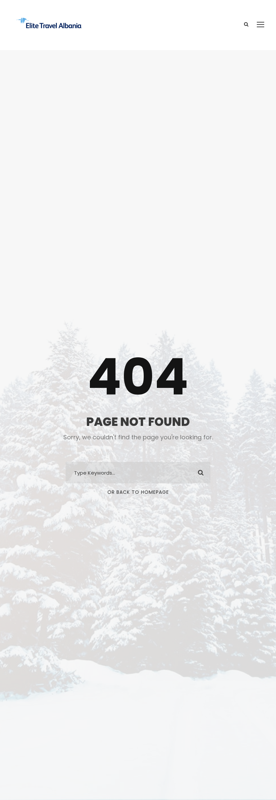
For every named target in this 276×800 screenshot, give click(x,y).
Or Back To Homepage (138, 492)
